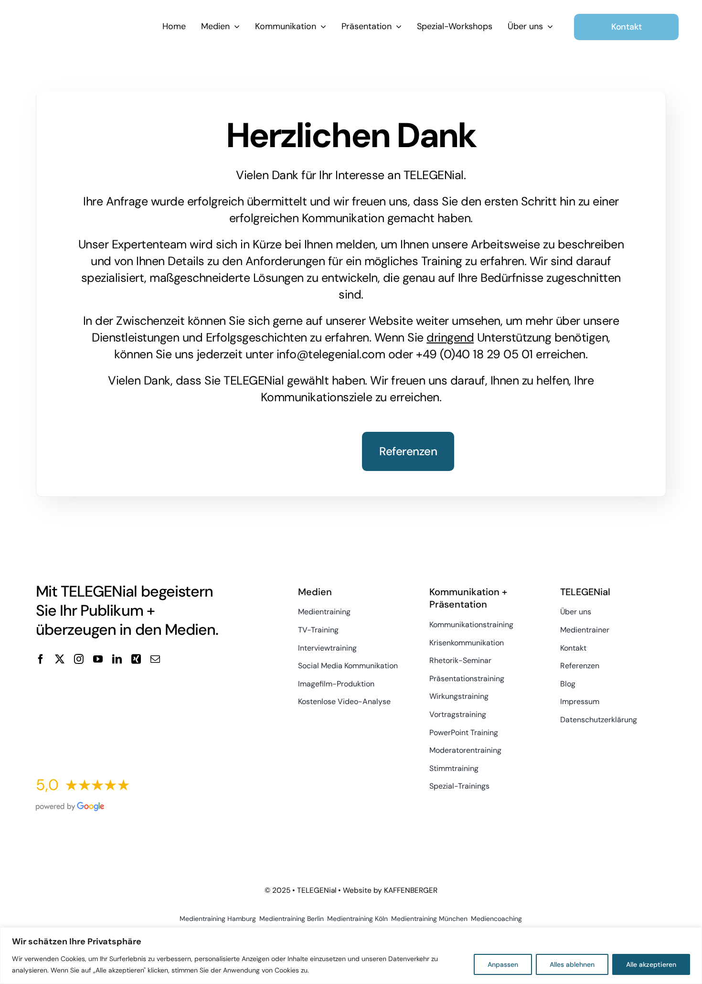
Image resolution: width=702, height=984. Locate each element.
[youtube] (98, 659)
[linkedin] (117, 659)
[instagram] (79, 659)
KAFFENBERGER (410, 890)
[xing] (136, 659)
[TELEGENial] (88, 20)
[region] (351, 955)
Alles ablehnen (572, 964)
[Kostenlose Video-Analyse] (135, 689)
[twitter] (59, 659)
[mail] (155, 659)
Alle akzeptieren (651, 964)
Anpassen (503, 964)
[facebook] (40, 659)
